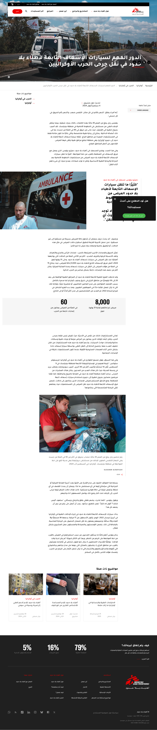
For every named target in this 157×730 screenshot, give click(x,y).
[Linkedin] (28, 712)
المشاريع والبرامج (104, 682)
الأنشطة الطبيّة (105, 687)
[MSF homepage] (138, 11)
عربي (18, 4)
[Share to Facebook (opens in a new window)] (149, 62)
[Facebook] (48, 712)
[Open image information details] (9, 77)
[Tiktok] (22, 712)
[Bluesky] (41, 712)
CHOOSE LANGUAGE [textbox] (142, 110)
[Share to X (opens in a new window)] (144, 62)
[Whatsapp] (9, 712)
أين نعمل (84, 682)
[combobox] (139, 110)
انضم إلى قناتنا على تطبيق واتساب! (134, 216)
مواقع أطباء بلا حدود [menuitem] (32, 4)
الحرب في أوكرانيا (126, 86)
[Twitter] (54, 712)
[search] (26, 11)
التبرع (17, 11)
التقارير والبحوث (82, 692)
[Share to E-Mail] (139, 62)
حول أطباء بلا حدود (57, 682)
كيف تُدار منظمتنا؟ (57, 687)
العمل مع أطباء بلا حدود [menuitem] (49, 4)
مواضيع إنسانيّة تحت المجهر (101, 698)
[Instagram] (35, 712)
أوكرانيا (139, 86)
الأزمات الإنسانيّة (105, 692)
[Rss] (15, 712)
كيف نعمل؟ (60, 692)
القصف (100, 130)
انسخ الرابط (139, 67)
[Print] (134, 62)
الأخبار (85, 687)
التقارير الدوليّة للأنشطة (79, 698)
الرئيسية (149, 86)
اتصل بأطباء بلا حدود (57, 698)
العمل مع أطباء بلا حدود (24, 682)
